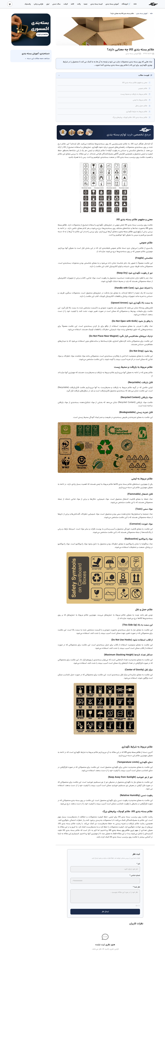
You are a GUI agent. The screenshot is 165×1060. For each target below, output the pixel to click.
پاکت (79, 4)
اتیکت (66, 4)
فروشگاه (125, 4)
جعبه (85, 4)
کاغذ (72, 4)
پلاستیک (28, 4)
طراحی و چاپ (38, 4)
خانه (135, 4)
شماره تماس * (135, 875)
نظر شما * (136, 887)
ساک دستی (56, 4)
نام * (138, 864)
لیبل (47, 4)
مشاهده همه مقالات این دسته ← (37, 58)
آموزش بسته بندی (112, 4)
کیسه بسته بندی (96, 4)
